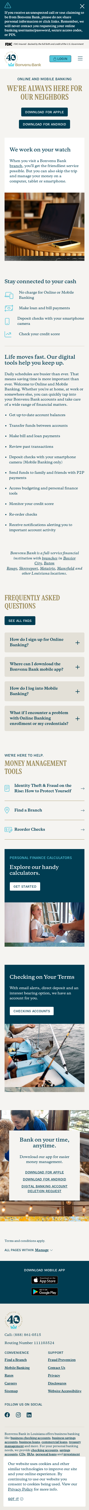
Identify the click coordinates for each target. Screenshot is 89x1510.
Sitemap (11, 1391)
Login (61, 59)
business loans (29, 1442)
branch (16, 166)
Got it (13, 1499)
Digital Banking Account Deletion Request (44, 1189)
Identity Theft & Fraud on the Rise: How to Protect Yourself (42, 788)
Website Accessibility (64, 1391)
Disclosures (57, 1383)
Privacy (54, 1375)
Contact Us (56, 1368)
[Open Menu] (80, 58)
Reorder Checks (29, 829)
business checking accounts (30, 1438)
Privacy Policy (20, 1489)
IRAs (30, 1454)
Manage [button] (42, 1250)
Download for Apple (44, 112)
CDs (22, 1454)
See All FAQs (19, 621)
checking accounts (44, 1450)
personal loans (46, 1454)
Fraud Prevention (62, 1360)
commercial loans (54, 1442)
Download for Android (44, 124)
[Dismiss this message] (82, 6)
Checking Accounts (31, 1011)
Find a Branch (28, 810)
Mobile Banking (17, 1368)
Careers (11, 1383)
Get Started (25, 886)
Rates (9, 1375)
